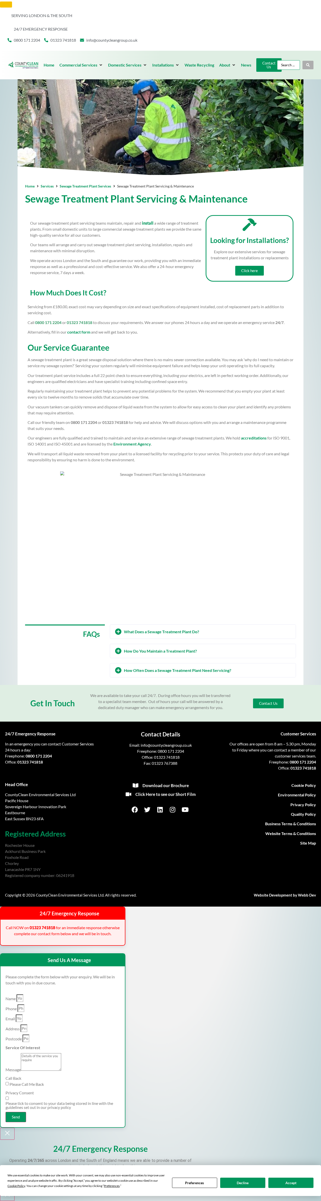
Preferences (194, 1183)
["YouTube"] (185, 809)
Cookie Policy (303, 785)
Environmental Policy (297, 794)
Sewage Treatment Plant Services (85, 186)
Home (30, 186)
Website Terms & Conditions (290, 833)
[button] (81, 65)
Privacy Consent (20, 1093)
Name (11, 999)
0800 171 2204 (39, 755)
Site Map (308, 843)
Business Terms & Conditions (290, 823)
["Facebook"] (135, 809)
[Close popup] (7, 1134)
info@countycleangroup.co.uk (166, 745)
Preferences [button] (112, 1186)
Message (13, 1070)
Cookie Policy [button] (16, 1186)
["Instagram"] (173, 809)
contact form (78, 332)
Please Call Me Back (27, 1084)
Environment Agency (132, 443)
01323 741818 (30, 762)
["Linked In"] (160, 809)
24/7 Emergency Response (30, 733)
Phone (11, 1009)
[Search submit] (307, 65)
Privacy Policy (303, 804)
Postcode (14, 1039)
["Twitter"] (147, 809)
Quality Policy (303, 814)
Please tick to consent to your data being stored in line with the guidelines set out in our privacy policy (59, 1105)
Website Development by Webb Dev (285, 895)
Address (13, 1029)
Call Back (13, 1078)
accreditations (254, 437)
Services (47, 186)
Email (10, 1019)
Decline (243, 1183)
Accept (290, 1183)
